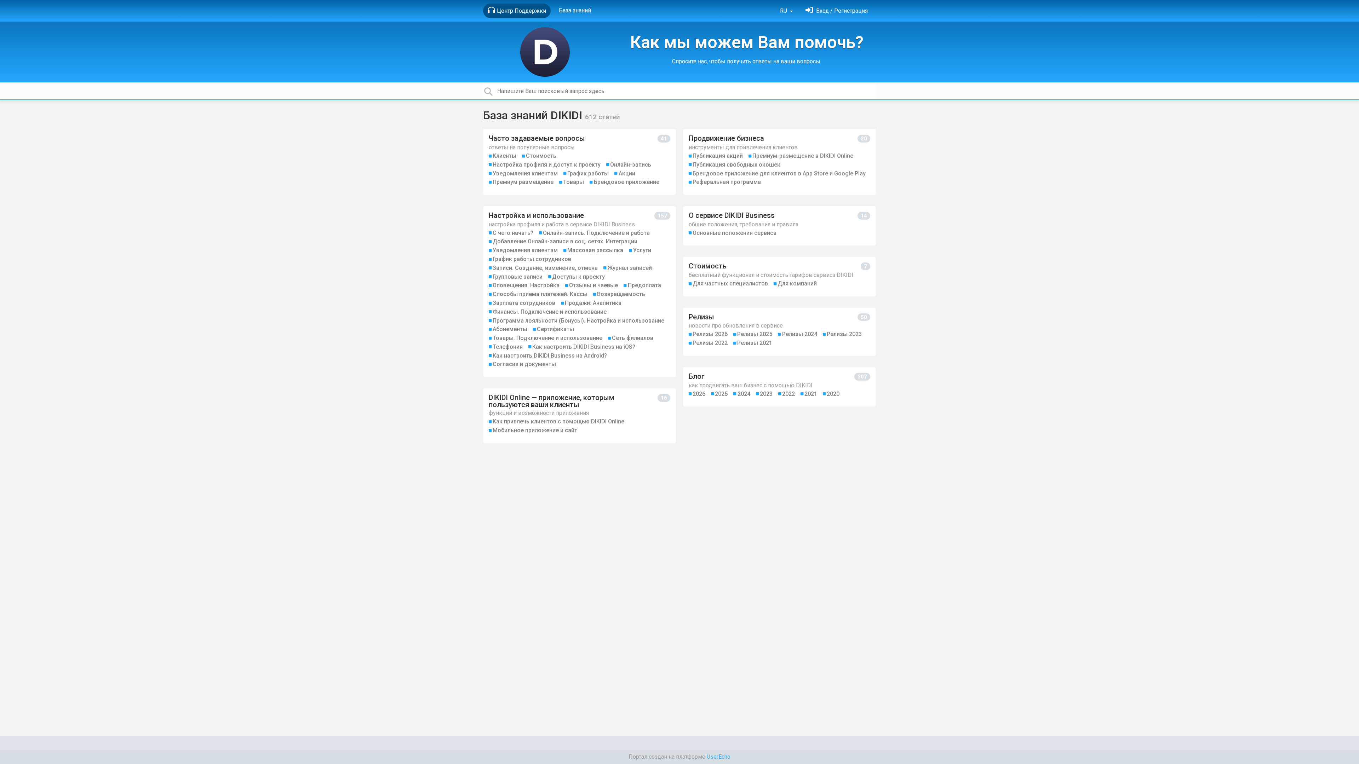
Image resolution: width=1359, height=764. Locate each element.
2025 (721, 393)
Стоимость (541, 155)
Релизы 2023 (844, 334)
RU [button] (784, 10)
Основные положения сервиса (734, 233)
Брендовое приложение (626, 182)
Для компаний (797, 283)
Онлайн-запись (630, 164)
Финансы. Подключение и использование (550, 311)
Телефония (508, 346)
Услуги (642, 250)
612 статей (602, 117)
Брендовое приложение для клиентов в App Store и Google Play (779, 173)
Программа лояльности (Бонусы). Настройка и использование (578, 320)
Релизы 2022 (710, 343)
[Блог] (779, 386)
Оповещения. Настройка (526, 285)
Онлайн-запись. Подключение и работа (596, 233)
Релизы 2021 (754, 343)
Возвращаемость (621, 294)
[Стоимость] (779, 276)
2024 (744, 393)
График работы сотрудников (532, 259)
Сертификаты (555, 329)
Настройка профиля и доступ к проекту (547, 164)
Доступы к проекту (578, 276)
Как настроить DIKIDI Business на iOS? (583, 346)
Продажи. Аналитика (593, 303)
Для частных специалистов (730, 283)
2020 (833, 393)
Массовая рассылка (595, 250)
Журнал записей (629, 268)
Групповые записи (518, 276)
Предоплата (644, 285)
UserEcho (718, 756)
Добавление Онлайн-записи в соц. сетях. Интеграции (565, 241)
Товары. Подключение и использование (547, 338)
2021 (810, 393)
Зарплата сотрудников (524, 303)
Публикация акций (718, 155)
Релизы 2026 (710, 334)
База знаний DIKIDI (534, 115)
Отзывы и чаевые (593, 285)
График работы (588, 173)
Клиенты (504, 155)
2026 (699, 393)
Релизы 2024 (799, 334)
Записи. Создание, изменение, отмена (545, 268)
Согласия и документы (524, 364)
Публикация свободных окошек (736, 164)
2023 (766, 393)
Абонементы (510, 329)
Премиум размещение (523, 182)
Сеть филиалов (632, 338)
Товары (573, 182)
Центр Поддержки (521, 10)
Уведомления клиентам (525, 173)
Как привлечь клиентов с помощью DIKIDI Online (558, 421)
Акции (627, 173)
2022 (788, 393)
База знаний (575, 10)
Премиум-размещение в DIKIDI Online (802, 155)
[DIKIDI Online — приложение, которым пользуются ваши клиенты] (579, 415)
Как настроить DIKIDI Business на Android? (550, 355)
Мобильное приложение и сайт (535, 430)
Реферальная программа (727, 182)
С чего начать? (513, 233)
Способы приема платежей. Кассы (540, 294)
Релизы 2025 (754, 334)
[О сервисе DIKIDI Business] (779, 225)
